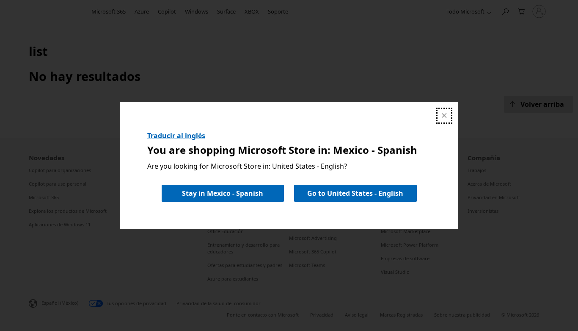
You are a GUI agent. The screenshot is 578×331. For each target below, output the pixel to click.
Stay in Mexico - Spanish (222, 193)
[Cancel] (444, 115)
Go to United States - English (355, 193)
